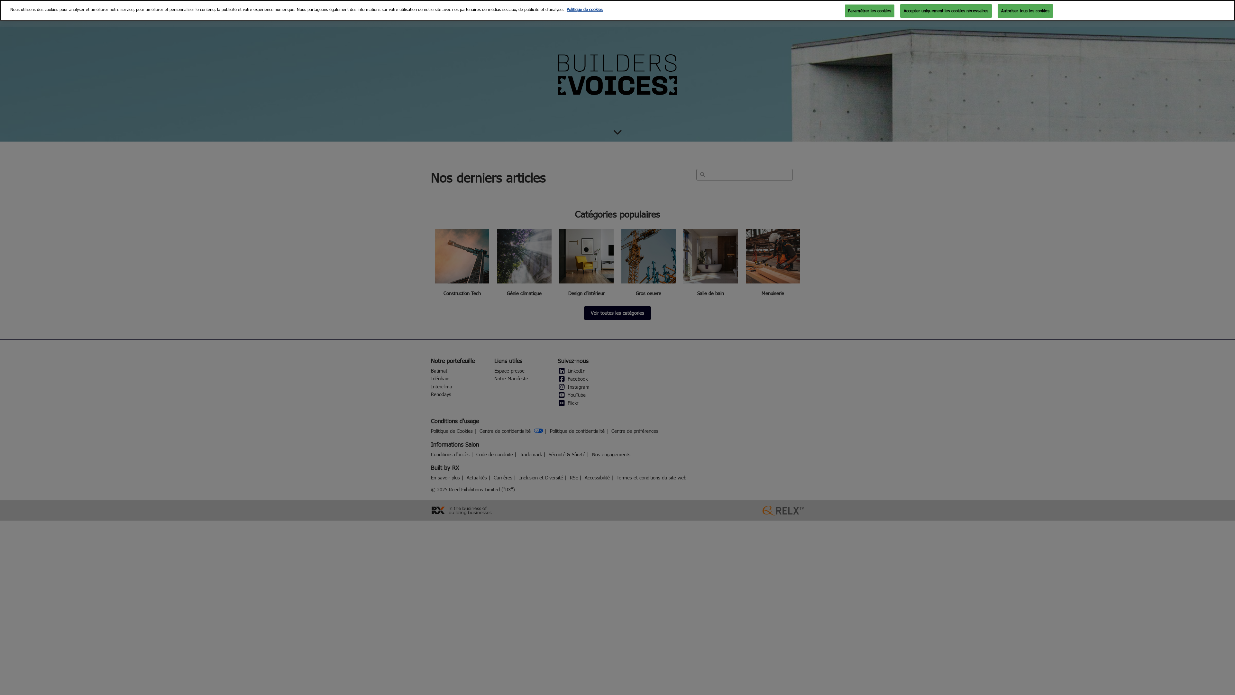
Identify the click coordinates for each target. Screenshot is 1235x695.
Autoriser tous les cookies (1025, 10)
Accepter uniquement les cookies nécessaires (946, 10)
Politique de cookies (585, 9)
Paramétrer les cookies (869, 10)
